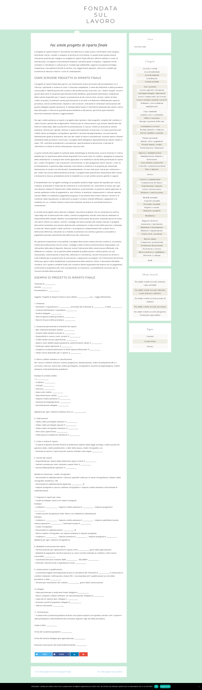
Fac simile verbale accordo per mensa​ (150, 307)
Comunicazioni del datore (152, 183)
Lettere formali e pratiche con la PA (152, 100)
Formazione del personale (152, 245)
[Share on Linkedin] (74, 654)
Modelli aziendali (150, 198)
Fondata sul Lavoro (101, 14)
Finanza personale (150, 138)
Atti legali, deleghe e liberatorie (151, 93)
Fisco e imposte (152, 169)
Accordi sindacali (152, 75)
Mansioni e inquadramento (152, 231)
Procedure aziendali (152, 204)
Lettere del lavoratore (151, 189)
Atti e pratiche (150, 87)
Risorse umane (150, 239)
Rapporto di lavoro (150, 221)
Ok (156, 686)
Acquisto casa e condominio (151, 115)
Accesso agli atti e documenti (152, 90)
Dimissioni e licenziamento (152, 227)
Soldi (150, 260)
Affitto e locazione (152, 118)
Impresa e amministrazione (150, 153)
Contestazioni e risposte (151, 186)
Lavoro (150, 174)
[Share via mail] (83, 654)
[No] (199, 686)
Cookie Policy (150, 341)
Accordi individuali (152, 72)
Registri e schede (151, 207)
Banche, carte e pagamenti (152, 141)
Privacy (150, 346)
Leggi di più (165, 686)
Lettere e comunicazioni (150, 179)
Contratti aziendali (152, 201)
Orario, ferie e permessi (152, 234)
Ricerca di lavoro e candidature (152, 252)
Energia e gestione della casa (152, 121)
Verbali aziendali (152, 82)
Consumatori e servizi (150, 126)
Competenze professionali (152, 242)
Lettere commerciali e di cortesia (152, 97)
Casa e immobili (150, 111)
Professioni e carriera (152, 249)
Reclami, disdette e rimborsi (152, 130)
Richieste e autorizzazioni (152, 192)
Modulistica (150, 216)
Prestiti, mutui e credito (152, 145)
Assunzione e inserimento (152, 224)
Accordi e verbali (150, 69)
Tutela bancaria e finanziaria (152, 148)
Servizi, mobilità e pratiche (152, 133)
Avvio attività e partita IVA (152, 163)
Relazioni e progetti (151, 211)
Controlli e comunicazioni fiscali (151, 166)
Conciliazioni (151, 78)
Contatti (150, 336)
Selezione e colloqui (151, 255)
